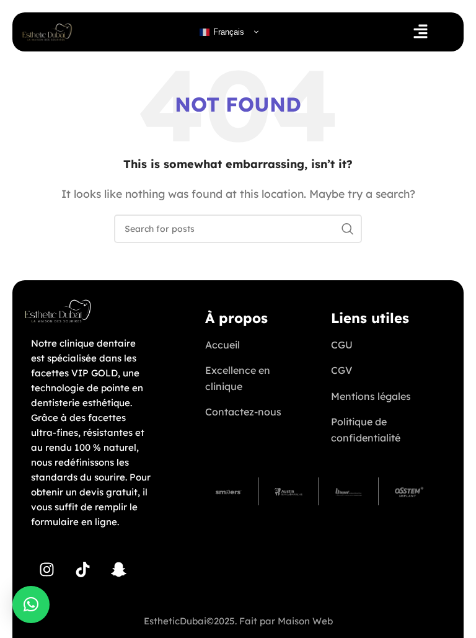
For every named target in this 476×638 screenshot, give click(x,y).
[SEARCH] (347, 229)
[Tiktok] (82, 569)
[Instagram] (46, 569)
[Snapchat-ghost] (118, 569)
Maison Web (305, 621)
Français (227, 31)
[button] (420, 32)
